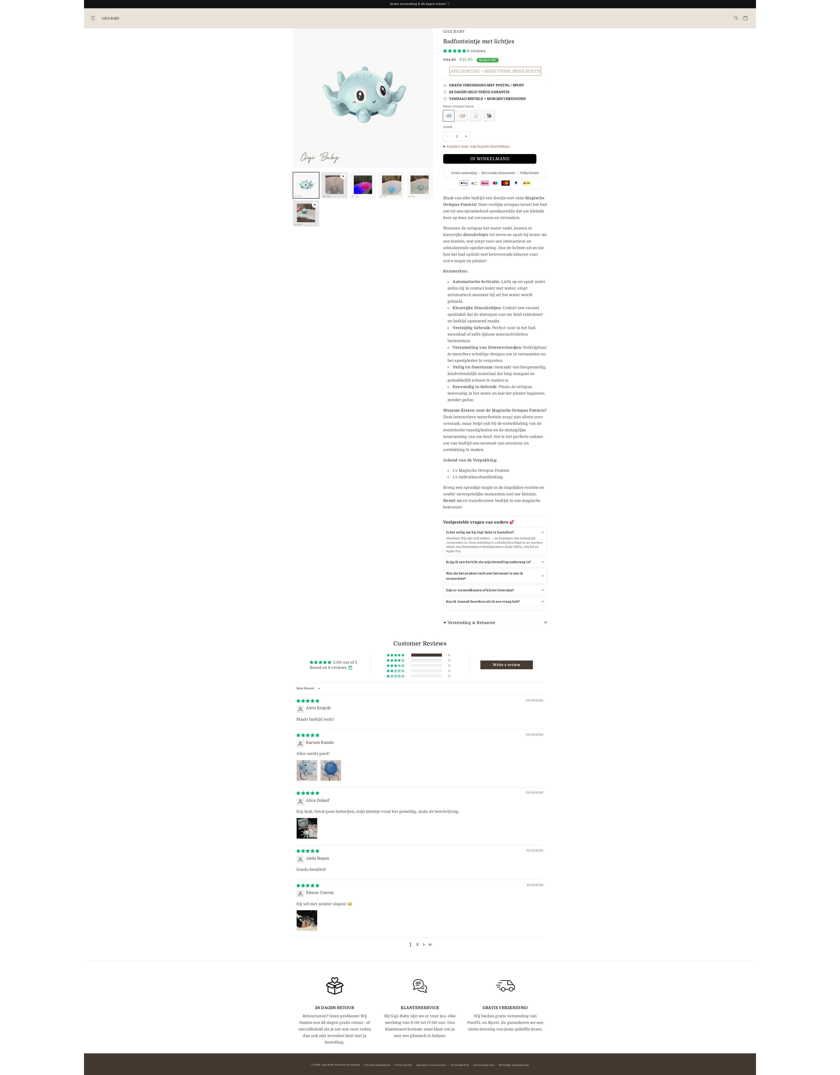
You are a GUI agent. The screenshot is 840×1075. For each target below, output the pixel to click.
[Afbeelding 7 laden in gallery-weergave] (419, 185)
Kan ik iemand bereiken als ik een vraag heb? (483, 601)
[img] (307, 701)
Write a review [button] (506, 665)
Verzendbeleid (460, 1065)
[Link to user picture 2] (330, 770)
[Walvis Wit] (475, 115)
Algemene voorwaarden (431, 1065)
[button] (93, 18)
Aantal (447, 126)
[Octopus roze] (462, 115)
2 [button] (417, 944)
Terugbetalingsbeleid (377, 1065)
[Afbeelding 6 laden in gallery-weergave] (391, 185)
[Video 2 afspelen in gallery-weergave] (306, 213)
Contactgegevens (484, 1065)
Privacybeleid (403, 1065)
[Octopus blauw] (448, 115)
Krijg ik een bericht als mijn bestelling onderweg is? (488, 562)
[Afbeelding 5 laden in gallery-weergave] (363, 185)
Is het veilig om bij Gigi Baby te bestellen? (480, 532)
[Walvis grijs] (489, 115)
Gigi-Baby (328, 1064)
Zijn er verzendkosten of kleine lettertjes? (480, 590)
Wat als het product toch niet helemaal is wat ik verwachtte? (484, 576)
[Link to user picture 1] (306, 770)
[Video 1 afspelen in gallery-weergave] (334, 185)
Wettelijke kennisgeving (514, 1065)
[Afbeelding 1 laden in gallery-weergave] (306, 185)
